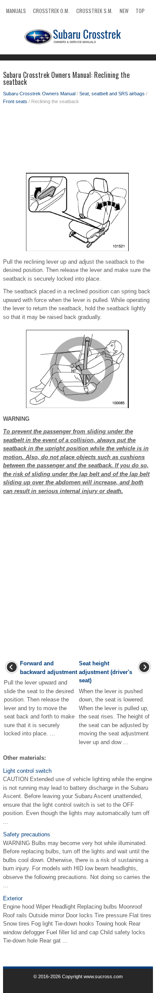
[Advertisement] (78, 140)
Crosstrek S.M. (94, 10)
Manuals (16, 10)
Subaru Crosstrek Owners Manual (39, 93)
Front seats (15, 101)
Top (140, 10)
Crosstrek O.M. (51, 10)
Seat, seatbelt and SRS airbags (112, 93)
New (124, 10)
